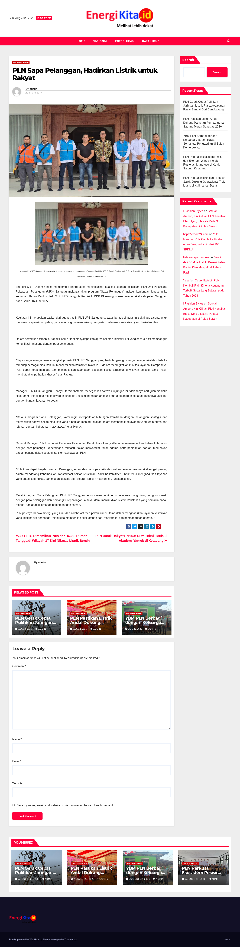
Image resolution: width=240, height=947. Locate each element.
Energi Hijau (124, 41)
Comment (19, 666)
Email (16, 761)
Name (17, 739)
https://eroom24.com (195, 234)
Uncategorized (20, 63)
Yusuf (186, 280)
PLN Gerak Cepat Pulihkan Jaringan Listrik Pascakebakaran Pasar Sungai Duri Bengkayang (204, 105)
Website (17, 783)
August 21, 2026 (195, 879)
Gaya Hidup (150, 41)
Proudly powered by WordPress (25, 939)
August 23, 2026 (28, 879)
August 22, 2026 (84, 879)
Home (81, 41)
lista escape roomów (196, 257)
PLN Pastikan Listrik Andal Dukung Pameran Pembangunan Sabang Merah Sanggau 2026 (204, 122)
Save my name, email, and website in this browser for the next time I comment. (65, 805)
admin (33, 88)
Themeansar (70, 939)
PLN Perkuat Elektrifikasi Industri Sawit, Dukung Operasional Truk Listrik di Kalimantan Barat (204, 181)
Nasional (100, 41)
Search (188, 60)
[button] (228, 40)
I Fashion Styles (193, 211)
